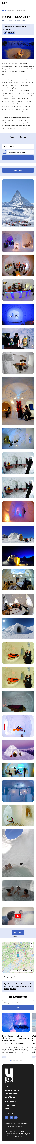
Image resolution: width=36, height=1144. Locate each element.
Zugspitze (13, 988)
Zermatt (6, 988)
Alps (8, 984)
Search (18, 158)
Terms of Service (11, 1102)
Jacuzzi (17, 986)
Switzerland (22, 26)
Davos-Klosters (21, 984)
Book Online (18, 170)
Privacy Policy (10, 1105)
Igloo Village (11, 986)
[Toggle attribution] (32, 971)
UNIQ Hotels (21, 20)
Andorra (13, 984)
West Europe (7, 29)
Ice (5, 32)
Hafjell (7, 1043)
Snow (22, 986)
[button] (10, 1060)
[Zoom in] (31, 943)
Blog (6, 1087)
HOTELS (5, 10)
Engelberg (14, 26)
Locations (8, 1090)
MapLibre (28, 970)
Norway (12, 1043)
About (7, 1109)
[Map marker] (18, 956)
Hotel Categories (11, 1093)
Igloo (5, 986)
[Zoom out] (31, 946)
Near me (16, 1090)
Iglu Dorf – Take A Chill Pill (17, 10)
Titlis (29, 986)
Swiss (26, 986)
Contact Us (9, 1113)
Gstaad (28, 984)
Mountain (11, 32)
